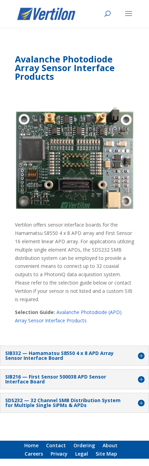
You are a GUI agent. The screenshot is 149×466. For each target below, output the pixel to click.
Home (31, 445)
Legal (81, 453)
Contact (56, 445)
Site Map (106, 453)
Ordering (84, 445)
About (110, 445)
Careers (34, 453)
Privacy (59, 453)
